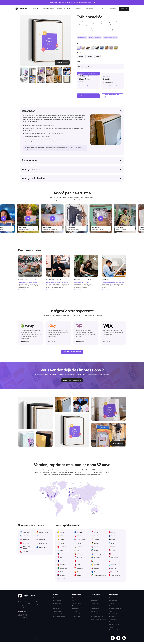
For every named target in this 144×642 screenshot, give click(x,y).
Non (72, 330)
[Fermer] (87, 296)
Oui (72, 326)
